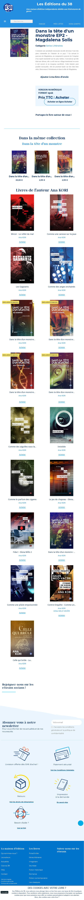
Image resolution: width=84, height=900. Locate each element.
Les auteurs (5, 857)
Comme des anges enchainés (61, 286)
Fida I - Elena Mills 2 (22, 552)
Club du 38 (5, 866)
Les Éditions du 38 (54, 4)
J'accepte (4, 892)
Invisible (62, 446)
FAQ (3, 870)
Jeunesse (32, 866)
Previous (3, 167)
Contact (4, 874)
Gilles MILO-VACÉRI (62, 611)
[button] (62, 770)
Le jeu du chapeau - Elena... (61, 499)
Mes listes (58, 24)
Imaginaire (33, 862)
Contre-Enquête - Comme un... (62, 604)
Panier (42, 24)
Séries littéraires (35, 857)
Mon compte (75, 24)
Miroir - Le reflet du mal (22, 234)
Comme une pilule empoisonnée (22, 604)
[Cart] (41, 20)
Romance (33, 874)
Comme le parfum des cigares (22, 499)
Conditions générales (7, 881)
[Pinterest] (43, 121)
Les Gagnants (22, 286)
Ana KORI (22, 237)
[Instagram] (78, 687)
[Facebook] (38, 121)
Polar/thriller (34, 853)
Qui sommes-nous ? (9, 853)
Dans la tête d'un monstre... (22, 339)
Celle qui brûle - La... (22, 660)
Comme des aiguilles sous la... (22, 446)
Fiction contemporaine (38, 878)
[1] (79, 722)
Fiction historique (36, 870)
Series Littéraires (54, 45)
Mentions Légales (6, 879)
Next (81, 167)
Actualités (5, 862)
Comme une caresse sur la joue (61, 234)
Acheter (68, 101)
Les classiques (34, 882)
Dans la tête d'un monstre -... (61, 552)
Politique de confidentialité (9, 883)
